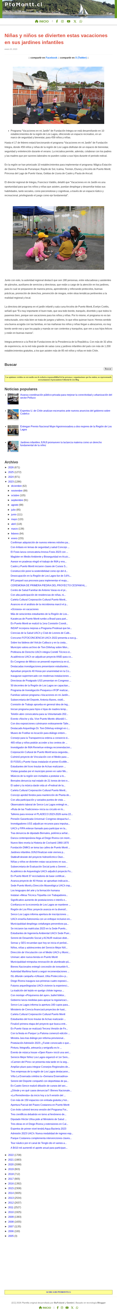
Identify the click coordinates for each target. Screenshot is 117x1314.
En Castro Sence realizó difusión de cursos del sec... (39, 1085)
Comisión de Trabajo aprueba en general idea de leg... (40, 704)
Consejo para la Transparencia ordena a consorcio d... (40, 738)
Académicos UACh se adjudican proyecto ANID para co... (42, 656)
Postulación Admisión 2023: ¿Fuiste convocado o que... (41, 1043)
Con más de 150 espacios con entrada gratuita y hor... (40, 1100)
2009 (11, 1217)
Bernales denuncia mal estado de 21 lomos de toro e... (40, 780)
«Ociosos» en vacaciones (25, 609)
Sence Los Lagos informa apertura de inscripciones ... (40, 914)
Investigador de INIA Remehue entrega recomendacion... (41, 747)
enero (14, 538)
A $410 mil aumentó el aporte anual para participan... (39, 1148)
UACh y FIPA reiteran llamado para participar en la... (39, 828)
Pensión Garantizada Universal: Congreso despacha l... (41, 819)
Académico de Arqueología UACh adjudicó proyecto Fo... (41, 871)
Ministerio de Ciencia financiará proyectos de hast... (38, 1009)
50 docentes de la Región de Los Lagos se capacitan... (40, 685)
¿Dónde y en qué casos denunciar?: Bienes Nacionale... (41, 1090)
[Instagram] (62, 21)
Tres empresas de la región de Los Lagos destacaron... (40, 1071)
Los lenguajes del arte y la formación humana (35, 890)
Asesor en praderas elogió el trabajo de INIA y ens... (39, 561)
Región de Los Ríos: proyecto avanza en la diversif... (39, 909)
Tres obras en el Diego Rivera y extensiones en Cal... (39, 1124)
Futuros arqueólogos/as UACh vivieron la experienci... (40, 985)
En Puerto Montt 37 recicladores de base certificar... (38, 876)
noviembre (17, 490)
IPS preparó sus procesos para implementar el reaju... (40, 580)
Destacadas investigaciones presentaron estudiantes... (40, 666)
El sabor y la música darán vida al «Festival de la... (38, 785)
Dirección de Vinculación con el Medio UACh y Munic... (40, 952)
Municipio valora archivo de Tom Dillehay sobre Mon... (40, 647)
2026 (11, 467)
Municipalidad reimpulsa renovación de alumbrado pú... (41, 962)
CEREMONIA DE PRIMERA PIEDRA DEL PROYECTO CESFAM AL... (49, 585)
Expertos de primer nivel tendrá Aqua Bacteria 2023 (38, 1128)
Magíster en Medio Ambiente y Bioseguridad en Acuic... (40, 556)
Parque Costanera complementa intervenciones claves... (41, 1138)
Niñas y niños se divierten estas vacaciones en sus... (39, 861)
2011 (11, 1207)
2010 (11, 1212)
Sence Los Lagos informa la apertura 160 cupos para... (40, 1004)
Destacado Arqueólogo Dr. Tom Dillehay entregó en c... (40, 728)
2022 (11, 1155)
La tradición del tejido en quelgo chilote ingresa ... (37, 990)
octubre (15, 495)
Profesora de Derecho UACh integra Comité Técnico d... (41, 652)
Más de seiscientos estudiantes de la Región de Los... (40, 614)
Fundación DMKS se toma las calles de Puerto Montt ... (40, 847)
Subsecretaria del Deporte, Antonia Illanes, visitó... (38, 699)
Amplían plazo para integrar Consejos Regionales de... (40, 1067)
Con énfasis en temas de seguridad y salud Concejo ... (40, 547)
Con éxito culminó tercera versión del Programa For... (39, 1109)
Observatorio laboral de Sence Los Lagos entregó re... (40, 804)
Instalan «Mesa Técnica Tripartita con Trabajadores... (39, 895)
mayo (14, 519)
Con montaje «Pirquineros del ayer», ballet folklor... (38, 995)
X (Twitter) (81, 57)
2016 (11, 1183)
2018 (11, 1174)
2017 (11, 1179)
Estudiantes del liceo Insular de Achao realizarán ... (38, 1019)
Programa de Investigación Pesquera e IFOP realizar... (40, 690)
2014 (11, 1193)
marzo (14, 528)
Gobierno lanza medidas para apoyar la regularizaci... (39, 1000)
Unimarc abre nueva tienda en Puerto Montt (34, 957)
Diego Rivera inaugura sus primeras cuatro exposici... (39, 981)
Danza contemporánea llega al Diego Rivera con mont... (41, 838)
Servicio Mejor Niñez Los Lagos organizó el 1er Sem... (40, 1057)
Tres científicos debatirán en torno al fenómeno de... (38, 1114)
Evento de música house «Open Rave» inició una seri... (41, 1052)
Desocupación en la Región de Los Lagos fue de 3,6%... (41, 575)
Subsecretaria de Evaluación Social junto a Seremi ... (39, 866)
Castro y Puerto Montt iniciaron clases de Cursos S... (39, 566)
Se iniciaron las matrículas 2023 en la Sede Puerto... (39, 928)
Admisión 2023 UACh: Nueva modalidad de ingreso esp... (42, 1133)
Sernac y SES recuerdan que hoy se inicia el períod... (39, 943)
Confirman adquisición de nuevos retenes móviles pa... (40, 542)
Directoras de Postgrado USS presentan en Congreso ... (41, 680)
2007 (11, 1226)
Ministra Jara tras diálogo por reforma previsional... (38, 1038)
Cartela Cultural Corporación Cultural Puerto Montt (38, 1014)
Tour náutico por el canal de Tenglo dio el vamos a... (39, 1143)
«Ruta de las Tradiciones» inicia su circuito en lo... (38, 809)
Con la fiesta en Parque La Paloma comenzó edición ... (40, 1033)
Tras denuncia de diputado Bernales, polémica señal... (40, 833)
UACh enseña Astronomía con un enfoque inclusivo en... (41, 919)
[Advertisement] (58, 1264)
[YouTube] (68, 21)
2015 (11, 1188)
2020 (11, 1164)
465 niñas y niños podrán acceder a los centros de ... (39, 742)
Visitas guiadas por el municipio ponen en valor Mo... (39, 771)
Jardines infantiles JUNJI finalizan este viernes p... (38, 852)
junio (14, 514)
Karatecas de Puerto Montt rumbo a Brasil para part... (39, 618)
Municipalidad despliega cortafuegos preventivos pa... (40, 923)
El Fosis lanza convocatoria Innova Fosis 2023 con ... (39, 552)
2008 (11, 1221)
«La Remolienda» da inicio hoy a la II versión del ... (38, 1095)
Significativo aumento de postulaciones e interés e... (39, 900)
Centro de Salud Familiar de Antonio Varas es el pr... (39, 590)
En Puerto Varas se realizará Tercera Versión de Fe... (39, 1028)
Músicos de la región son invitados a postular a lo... (38, 776)
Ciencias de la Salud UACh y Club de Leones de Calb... (41, 633)
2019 (11, 1169)
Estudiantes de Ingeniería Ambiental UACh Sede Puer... (41, 933)
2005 (11, 1236)
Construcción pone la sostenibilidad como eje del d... (39, 571)
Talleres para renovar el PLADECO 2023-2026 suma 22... (42, 814)
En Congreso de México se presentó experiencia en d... (40, 661)
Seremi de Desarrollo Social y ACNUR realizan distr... (40, 938)
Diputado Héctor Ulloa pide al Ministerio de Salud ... (39, 1119)
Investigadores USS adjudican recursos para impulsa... (40, 823)
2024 (11, 477)
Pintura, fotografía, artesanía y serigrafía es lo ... (36, 1047)
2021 (11, 1159)
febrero (15, 533)
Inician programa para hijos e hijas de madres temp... (39, 709)
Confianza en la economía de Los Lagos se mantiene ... (41, 904)
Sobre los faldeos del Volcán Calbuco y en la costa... (39, 642)
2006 (11, 1231)
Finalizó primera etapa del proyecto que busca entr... (39, 1024)
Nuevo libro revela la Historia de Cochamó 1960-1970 (40, 842)
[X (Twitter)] (74, 21)
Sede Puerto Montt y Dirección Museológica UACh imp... (41, 885)
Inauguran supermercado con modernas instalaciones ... (41, 676)
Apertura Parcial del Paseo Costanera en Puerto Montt (40, 1105)
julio (13, 509)
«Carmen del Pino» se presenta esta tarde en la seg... (40, 1062)
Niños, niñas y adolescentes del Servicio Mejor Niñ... (39, 947)
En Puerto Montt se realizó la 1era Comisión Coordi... (39, 623)
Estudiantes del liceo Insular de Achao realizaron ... (38, 766)
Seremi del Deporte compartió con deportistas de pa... (40, 1081)
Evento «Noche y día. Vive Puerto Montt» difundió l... (39, 719)
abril (13, 524)
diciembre (16, 486)
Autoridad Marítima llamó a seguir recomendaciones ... (40, 971)
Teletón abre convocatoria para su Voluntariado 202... (39, 714)
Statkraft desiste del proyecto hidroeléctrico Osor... (37, 857)
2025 (11, 472)
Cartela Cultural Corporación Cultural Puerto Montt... (39, 599)
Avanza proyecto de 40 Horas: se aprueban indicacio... (40, 881)
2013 (11, 1198)
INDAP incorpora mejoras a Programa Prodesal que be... (41, 628)
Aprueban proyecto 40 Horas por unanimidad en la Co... (41, 671)
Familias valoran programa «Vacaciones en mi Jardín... (40, 695)
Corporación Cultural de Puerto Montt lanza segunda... (40, 752)
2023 (11, 481)
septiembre (17, 500)
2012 (11, 1202)
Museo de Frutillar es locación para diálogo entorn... (39, 733)
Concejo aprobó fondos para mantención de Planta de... (41, 795)
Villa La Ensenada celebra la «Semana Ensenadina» (39, 1076)
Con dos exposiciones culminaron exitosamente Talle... (40, 723)
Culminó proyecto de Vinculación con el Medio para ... (40, 757)
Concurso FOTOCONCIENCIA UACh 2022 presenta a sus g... (44, 638)
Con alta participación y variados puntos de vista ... (38, 800)
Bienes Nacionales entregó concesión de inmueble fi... (40, 966)
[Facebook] (57, 21)
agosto (15, 505)
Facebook (51, 57)
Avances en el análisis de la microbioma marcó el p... (39, 604)
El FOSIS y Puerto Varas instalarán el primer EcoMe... (40, 761)
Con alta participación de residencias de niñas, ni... (38, 595)
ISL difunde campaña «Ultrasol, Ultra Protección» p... (39, 976)
